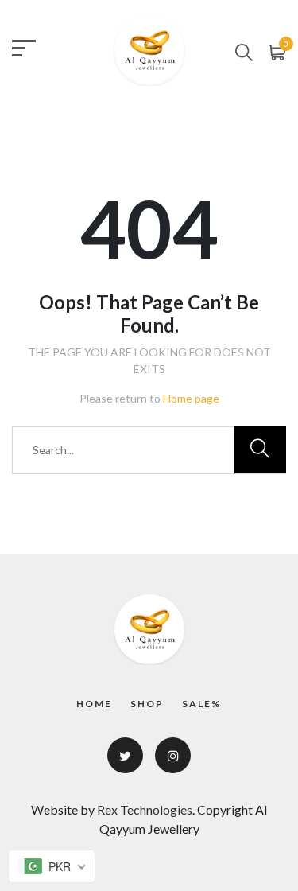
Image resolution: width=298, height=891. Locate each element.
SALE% (202, 704)
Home (94, 704)
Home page (191, 398)
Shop (147, 704)
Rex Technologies (144, 809)
